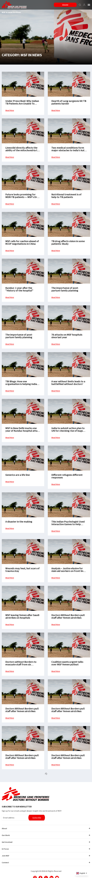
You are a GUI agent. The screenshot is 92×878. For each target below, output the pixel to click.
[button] (89, 4)
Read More (9, 110)
